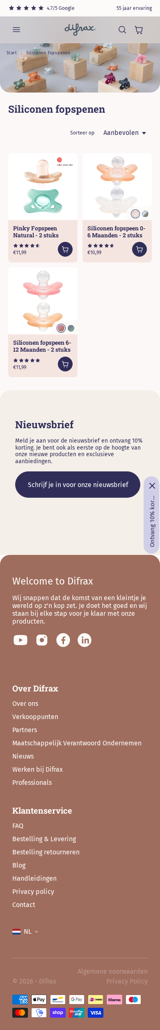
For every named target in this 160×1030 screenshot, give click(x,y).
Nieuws (23, 756)
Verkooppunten (35, 717)
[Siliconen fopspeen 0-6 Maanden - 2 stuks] (117, 186)
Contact (23, 905)
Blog (18, 865)
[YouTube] (20, 640)
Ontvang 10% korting (152, 521)
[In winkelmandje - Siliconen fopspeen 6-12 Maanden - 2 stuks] (65, 364)
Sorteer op (82, 133)
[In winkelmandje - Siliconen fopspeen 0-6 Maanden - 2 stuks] (139, 249)
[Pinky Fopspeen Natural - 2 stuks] (43, 186)
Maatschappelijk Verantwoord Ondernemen (77, 743)
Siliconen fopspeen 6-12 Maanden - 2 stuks (42, 346)
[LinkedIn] (84, 640)
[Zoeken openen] (122, 29)
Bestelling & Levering (44, 839)
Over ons (25, 704)
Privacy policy (33, 891)
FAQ (17, 826)
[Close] (152, 486)
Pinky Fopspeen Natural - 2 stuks (36, 231)
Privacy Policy (127, 981)
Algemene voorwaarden (113, 971)
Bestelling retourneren (46, 852)
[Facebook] (63, 640)
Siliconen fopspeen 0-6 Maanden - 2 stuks (116, 231)
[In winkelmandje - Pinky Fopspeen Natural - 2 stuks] (65, 249)
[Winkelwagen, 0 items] (138, 29)
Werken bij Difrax (37, 769)
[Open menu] (16, 29)
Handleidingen (34, 878)
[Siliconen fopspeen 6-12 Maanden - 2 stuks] (43, 300)
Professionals (32, 782)
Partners (24, 730)
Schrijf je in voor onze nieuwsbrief (78, 485)
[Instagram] (42, 640)
